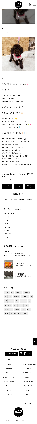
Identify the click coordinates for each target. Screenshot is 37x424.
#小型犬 (21, 199)
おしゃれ (20, 305)
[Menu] (34, 5)
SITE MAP (27, 403)
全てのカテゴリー (10, 213)
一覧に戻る (18, 186)
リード (9, 179)
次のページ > (30, 186)
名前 (12, 292)
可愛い (26, 305)
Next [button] (33, 55)
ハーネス (4, 179)
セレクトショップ (22, 313)
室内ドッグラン (9, 309)
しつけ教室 (13, 313)
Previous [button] (4, 55)
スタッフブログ (10, 237)
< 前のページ (7, 186)
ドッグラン (23, 301)
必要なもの (27, 292)
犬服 (15, 305)
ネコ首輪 (11, 301)
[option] (18, 54)
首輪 (6, 224)
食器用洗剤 (16, 297)
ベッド (23, 309)
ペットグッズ (8, 305)
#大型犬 (29, 199)
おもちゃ (17, 309)
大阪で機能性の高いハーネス (12, 174)
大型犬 (6, 313)
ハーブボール (25, 297)
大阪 (29, 301)
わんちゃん (19, 292)
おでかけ (8, 234)
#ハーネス (8, 199)
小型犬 (29, 309)
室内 (17, 301)
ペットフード (9, 217)
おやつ (7, 220)
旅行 (6, 297)
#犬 (15, 199)
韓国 (10, 297)
